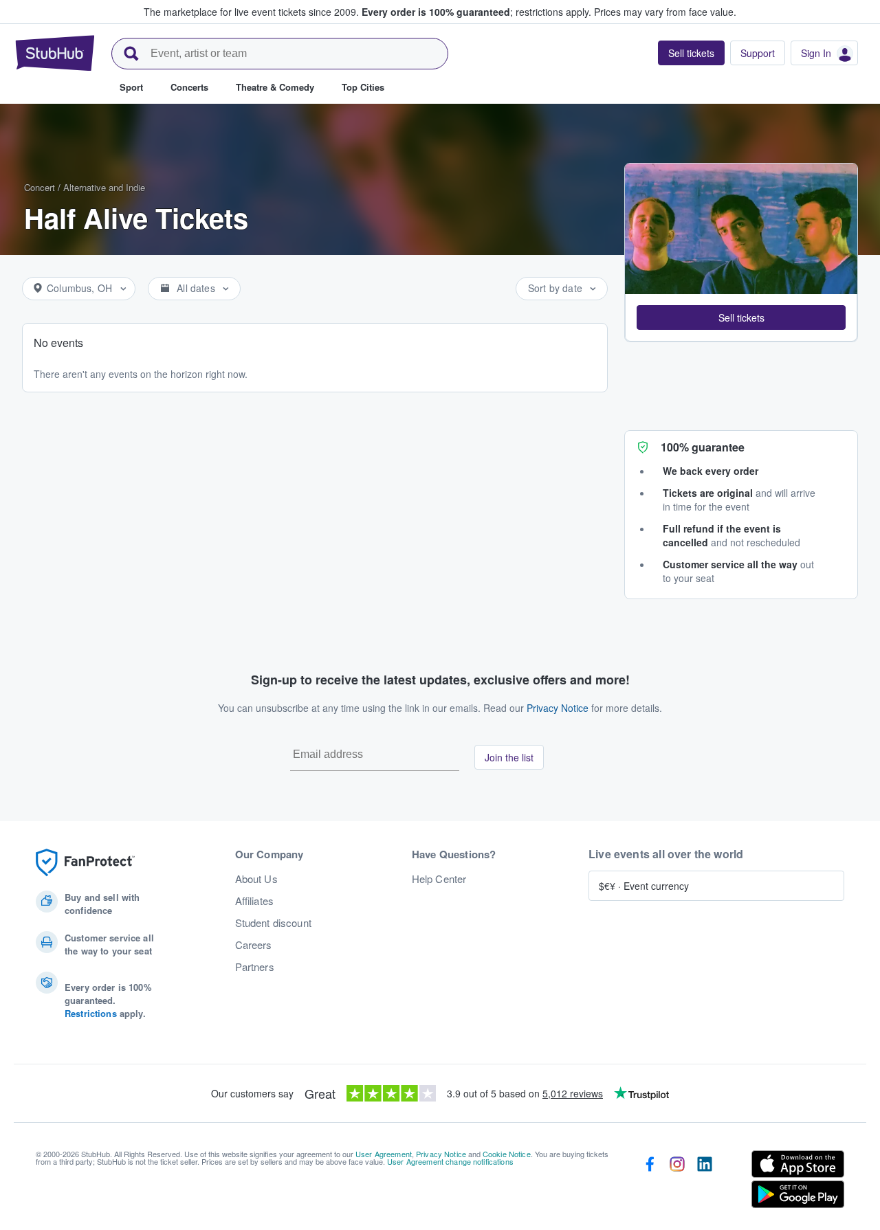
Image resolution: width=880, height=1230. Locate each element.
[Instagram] (677, 1182)
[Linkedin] (704, 1182)
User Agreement (383, 1153)
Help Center (439, 878)
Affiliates (254, 900)
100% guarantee (703, 447)
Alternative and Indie (104, 187)
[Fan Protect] (85, 863)
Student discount (273, 922)
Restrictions (91, 1013)
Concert (39, 187)
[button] (741, 317)
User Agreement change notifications (450, 1161)
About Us (256, 878)
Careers (253, 944)
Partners (254, 966)
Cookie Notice (507, 1153)
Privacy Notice (557, 708)
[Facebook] (649, 1182)
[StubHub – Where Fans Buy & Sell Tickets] (55, 53)
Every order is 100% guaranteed (476, 12)
